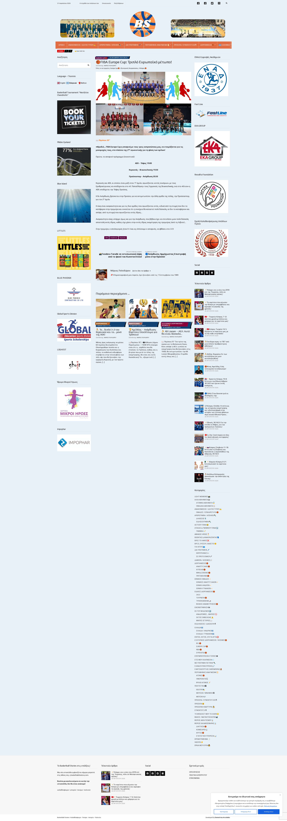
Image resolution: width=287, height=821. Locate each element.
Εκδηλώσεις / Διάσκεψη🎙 (205, 624)
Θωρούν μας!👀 (202, 553)
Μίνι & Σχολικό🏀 (203, 573)
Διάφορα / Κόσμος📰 (203, 560)
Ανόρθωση (113, 237)
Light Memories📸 (202, 496)
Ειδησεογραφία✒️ (203, 522)
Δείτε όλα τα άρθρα (140, 271)
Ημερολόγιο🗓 (202, 679)
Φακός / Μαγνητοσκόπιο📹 (206, 717)
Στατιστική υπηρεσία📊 (206, 736)
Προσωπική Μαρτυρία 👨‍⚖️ (205, 707)
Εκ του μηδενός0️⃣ (203, 611)
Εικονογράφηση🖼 (202, 607)
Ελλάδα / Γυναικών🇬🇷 (205, 634)
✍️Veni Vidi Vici (80, 51)
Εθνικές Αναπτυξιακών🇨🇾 (207, 582)
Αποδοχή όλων (268, 811)
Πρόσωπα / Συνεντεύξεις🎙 (185, 45)
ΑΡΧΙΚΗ (61, 45)
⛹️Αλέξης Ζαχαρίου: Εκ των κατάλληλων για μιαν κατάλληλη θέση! (216, 356)
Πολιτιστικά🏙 (201, 686)
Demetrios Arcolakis (222, 817)
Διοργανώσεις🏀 (207, 45)
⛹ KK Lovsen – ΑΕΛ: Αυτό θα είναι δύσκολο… (176, 332)
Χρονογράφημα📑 (202, 739)
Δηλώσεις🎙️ (201, 518)
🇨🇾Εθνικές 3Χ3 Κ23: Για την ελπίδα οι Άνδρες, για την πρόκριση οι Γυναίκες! (215, 424)
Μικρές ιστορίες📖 (204, 620)
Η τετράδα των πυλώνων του (89, 3)
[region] (247, 805)
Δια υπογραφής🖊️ (133, 45)
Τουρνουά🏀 (201, 598)
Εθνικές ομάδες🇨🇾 (203, 579)
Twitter (212, 3)
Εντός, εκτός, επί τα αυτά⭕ (207, 637)
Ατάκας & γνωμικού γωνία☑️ (206, 528)
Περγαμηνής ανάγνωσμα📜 (157, 45)
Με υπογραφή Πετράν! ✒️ (205, 663)
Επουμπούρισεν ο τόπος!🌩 (206, 656)
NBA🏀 (199, 649)
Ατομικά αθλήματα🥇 (205, 503)
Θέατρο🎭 (200, 690)
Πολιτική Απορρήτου (270, 806)
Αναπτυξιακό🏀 (135, 323)
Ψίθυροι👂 (199, 742)
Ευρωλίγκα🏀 (201, 653)
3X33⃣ (198, 595)
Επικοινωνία (106, 3)
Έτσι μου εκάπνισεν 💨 (204, 660)
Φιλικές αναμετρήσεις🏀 (207, 604)
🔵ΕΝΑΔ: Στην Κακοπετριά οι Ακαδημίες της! (216, 394)
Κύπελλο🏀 (201, 570)
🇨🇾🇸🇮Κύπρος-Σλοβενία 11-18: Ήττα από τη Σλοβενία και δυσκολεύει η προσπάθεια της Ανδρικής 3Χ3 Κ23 (217, 450)
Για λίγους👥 (200, 547)
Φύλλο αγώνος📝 (203, 682)
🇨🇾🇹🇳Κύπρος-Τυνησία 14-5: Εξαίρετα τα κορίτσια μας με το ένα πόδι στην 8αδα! (216, 331)
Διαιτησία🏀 (201, 726)
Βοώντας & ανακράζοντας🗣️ (207, 537)
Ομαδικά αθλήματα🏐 (205, 506)
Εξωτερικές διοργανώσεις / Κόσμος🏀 (134, 68)
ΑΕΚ (106, 237)
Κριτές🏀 (200, 733)
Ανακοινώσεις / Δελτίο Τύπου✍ (82, 45)
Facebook (198, 3)
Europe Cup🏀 (101, 58)
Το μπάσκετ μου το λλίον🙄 (207, 714)
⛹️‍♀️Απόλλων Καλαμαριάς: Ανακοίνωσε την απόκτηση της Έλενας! (217, 476)
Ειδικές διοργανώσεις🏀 (205, 592)
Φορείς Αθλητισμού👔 (204, 720)
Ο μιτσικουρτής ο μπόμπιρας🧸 (208, 669)
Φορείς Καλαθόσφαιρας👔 (205, 723)
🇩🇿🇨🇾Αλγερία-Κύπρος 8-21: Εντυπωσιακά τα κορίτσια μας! (215, 464)
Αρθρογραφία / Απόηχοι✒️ (110, 45)
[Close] (280, 795)
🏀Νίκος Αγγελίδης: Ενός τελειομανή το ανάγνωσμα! (215, 367)
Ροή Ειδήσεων (118, 3)
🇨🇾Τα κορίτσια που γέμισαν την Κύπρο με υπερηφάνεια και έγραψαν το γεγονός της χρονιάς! (217, 305)
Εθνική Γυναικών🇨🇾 (204, 588)
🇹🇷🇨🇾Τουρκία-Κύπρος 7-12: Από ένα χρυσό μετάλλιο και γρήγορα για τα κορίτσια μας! (216, 319)
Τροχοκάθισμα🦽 (203, 601)
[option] (80, 51)
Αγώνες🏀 (200, 675)
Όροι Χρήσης (194, 772)
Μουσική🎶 (201, 697)
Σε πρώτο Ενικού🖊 (204, 556)
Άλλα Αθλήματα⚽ (202, 500)
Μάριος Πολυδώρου (110, 65)
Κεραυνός (123, 237)
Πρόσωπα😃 (199, 704)
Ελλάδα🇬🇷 (199, 628)
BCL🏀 (198, 643)
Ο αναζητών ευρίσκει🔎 (205, 666)
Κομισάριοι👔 (202, 730)
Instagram (219, 3)
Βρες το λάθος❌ (202, 540)
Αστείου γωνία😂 (202, 525)
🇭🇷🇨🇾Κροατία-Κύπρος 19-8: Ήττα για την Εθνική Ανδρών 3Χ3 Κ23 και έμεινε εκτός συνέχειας (216, 382)
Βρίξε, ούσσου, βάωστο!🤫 (205, 544)
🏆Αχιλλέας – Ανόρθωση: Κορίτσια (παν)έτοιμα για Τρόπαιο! (143, 332)
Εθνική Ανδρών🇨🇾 (204, 585)
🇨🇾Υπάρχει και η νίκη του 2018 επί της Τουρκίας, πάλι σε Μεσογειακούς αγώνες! (217, 292)
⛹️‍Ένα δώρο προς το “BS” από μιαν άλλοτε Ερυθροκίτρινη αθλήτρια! (217, 344)
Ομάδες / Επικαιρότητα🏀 (207, 512)
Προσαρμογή (224, 811)
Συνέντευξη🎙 (201, 710)
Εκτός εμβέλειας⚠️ (204, 617)
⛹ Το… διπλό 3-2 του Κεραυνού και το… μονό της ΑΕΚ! (108, 332)
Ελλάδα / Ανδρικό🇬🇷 (204, 631)
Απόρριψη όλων (246, 811)
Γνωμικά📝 (201, 531)
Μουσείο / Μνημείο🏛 (205, 693)
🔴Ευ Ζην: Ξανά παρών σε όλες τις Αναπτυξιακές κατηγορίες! (217, 436)
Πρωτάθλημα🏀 (202, 576)
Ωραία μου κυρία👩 (202, 745)
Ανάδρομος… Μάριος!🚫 (206, 614)
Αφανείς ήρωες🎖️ (202, 534)
